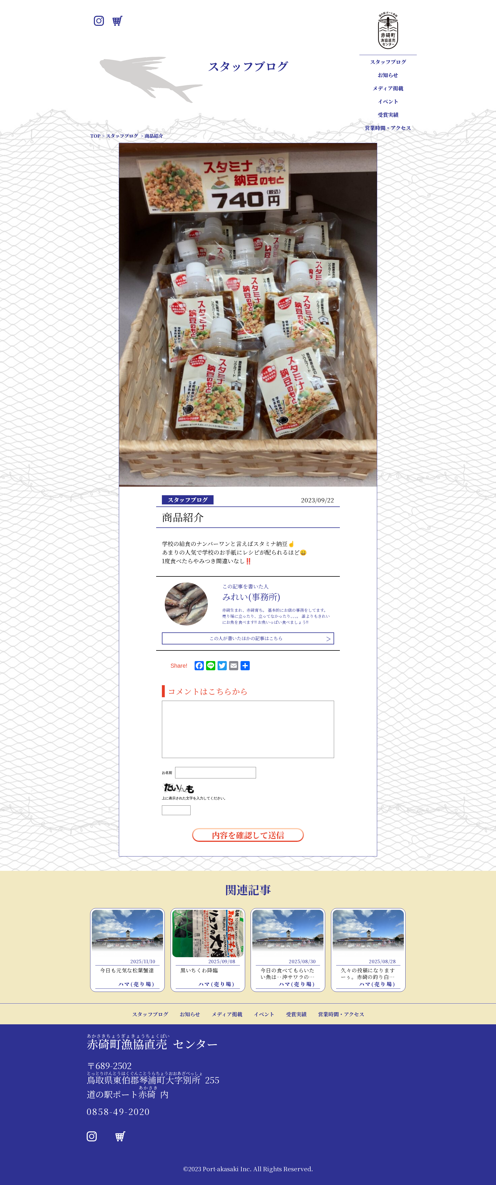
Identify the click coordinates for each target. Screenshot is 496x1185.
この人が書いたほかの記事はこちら (246, 638)
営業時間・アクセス (388, 127)
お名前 (167, 773)
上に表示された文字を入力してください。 (194, 798)
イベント (388, 101)
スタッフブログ (388, 61)
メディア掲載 (388, 88)
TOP (95, 136)
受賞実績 (388, 114)
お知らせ (388, 75)
